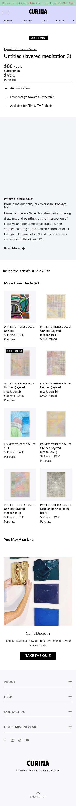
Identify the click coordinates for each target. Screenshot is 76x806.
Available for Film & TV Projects (31, 105)
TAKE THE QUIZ (38, 655)
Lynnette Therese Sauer (20, 49)
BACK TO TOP (38, 797)
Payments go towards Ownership (32, 97)
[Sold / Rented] (20, 363)
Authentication (20, 88)
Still (6, 448)
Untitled (9, 331)
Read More (12, 248)
